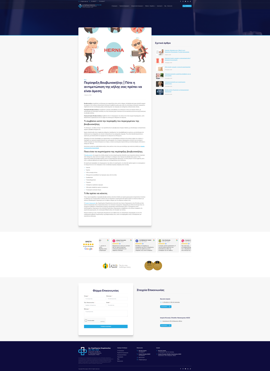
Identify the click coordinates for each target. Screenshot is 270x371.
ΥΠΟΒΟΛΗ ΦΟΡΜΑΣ (106, 326)
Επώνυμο (108, 296)
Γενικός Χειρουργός (90, 203)
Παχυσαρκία (120, 356)
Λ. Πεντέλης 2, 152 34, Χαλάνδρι (171, 302)
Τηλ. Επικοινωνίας (89, 302)
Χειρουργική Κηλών (121, 354)
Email (107, 302)
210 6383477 (142, 355)
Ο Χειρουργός (120, 350)
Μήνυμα (86, 309)
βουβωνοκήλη (89, 155)
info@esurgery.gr (143, 359)
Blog (165, 5)
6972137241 (141, 357)
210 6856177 (142, 352)
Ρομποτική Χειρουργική (124, 5)
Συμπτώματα (159, 5)
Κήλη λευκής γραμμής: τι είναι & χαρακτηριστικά (177, 67)
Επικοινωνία (169, 5)
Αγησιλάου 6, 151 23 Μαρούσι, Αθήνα (172, 321)
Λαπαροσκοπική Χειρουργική (137, 5)
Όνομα (86, 296)
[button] (190, 245)
